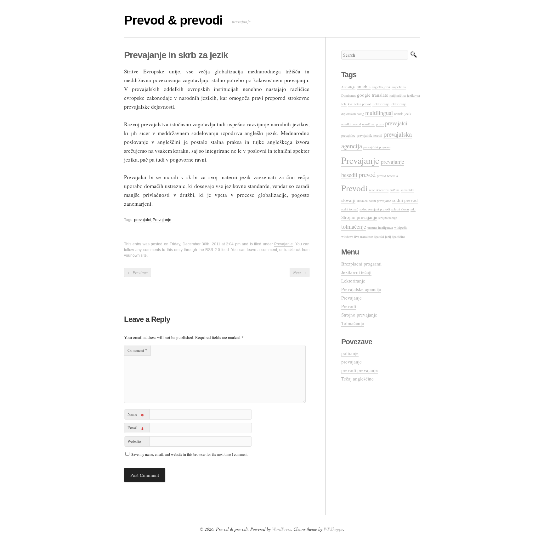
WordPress (281, 529)
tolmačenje (353, 226)
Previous (138, 272)
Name (136, 415)
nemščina (368, 124)
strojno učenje (387, 217)
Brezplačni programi (361, 263)
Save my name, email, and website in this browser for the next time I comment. (189, 454)
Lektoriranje (380, 104)
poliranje (350, 353)
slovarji (348, 200)
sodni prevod (405, 200)
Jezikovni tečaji (356, 272)
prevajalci (142, 220)
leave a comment (262, 250)
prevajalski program (376, 147)
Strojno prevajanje (359, 217)
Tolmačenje (352, 323)
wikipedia (400, 227)
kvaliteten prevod (359, 104)
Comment (137, 350)
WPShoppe (333, 529)
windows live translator (357, 236)
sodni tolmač (349, 209)
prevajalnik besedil (369, 135)
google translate (372, 95)
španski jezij (382, 236)
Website (134, 441)
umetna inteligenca (380, 227)
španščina (398, 236)
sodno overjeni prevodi (375, 209)
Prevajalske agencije (361, 289)
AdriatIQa (348, 87)
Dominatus (348, 95)
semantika (407, 190)
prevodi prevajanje (359, 370)
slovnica (362, 200)
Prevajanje (162, 220)
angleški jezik (381, 87)
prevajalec (348, 135)
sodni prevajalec (380, 200)
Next (299, 272)
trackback (292, 250)
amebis (364, 86)
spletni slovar (400, 209)
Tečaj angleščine (357, 378)
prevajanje (351, 361)
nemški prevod (351, 124)
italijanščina (397, 95)
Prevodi (354, 188)
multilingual (379, 113)
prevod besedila (387, 176)
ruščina (395, 190)
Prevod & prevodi (173, 20)
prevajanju (296, 80)
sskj (413, 209)
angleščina (399, 87)
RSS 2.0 (212, 250)
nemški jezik (402, 113)
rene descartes (378, 190)
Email (136, 429)
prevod (367, 174)
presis (380, 124)
